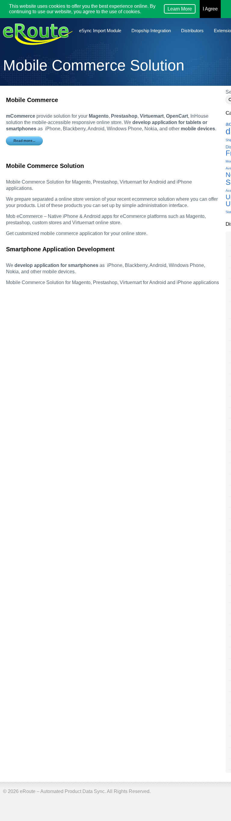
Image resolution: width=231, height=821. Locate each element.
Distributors (192, 30)
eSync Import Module (100, 30)
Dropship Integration (151, 30)
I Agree (210, 8)
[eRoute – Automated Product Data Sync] (37, 38)
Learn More (180, 8)
